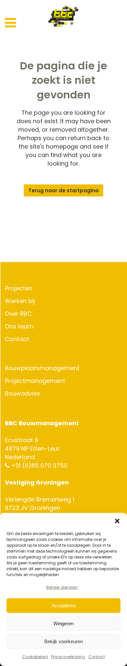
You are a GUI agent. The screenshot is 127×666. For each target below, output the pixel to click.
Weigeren (63, 623)
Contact (96, 656)
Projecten (18, 288)
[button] (117, 521)
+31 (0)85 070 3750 (38, 465)
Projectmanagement (35, 380)
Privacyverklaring (68, 656)
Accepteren (63, 605)
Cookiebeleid (35, 656)
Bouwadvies (22, 393)
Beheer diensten (62, 587)
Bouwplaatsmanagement (42, 368)
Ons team (19, 326)
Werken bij (20, 301)
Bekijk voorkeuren (63, 641)
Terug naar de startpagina (63, 190)
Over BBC (18, 313)
